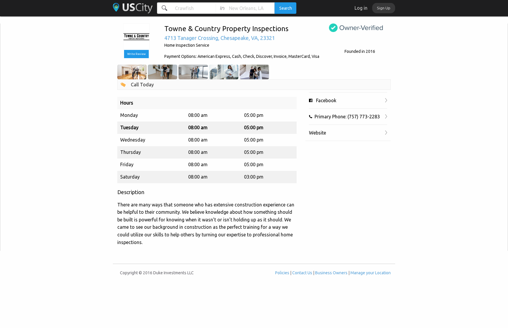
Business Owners (331, 272)
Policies (282, 272)
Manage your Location (370, 272)
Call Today (142, 84)
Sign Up (383, 8)
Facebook (324, 100)
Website (317, 132)
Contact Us (302, 272)
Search (285, 8)
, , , (219, 38)
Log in (361, 8)
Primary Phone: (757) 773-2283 (346, 116)
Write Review (136, 53)
